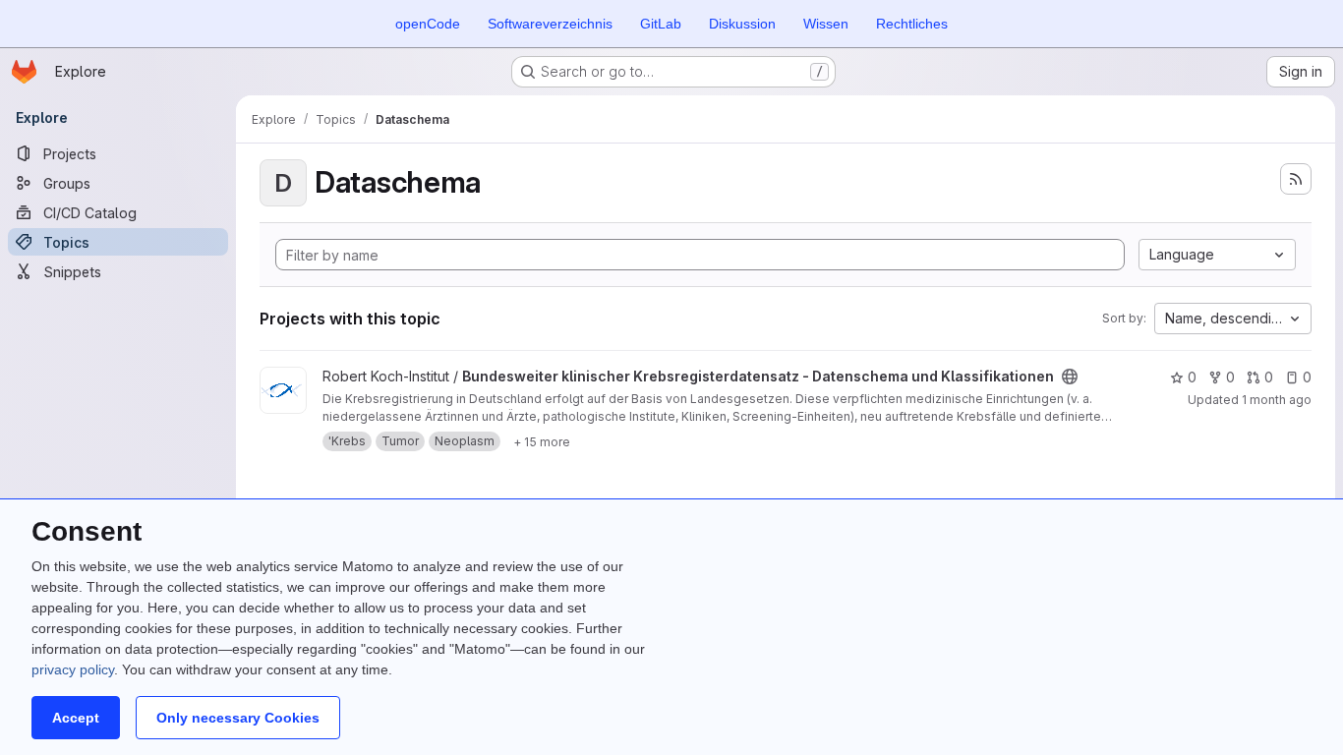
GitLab (660, 23)
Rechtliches (912, 23)
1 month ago (1277, 399)
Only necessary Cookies (238, 718)
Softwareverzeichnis (550, 23)
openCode (427, 23)
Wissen (825, 23)
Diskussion (742, 23)
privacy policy (72, 669)
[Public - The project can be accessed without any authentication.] (1070, 376)
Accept (75, 718)
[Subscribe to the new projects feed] (1296, 179)
